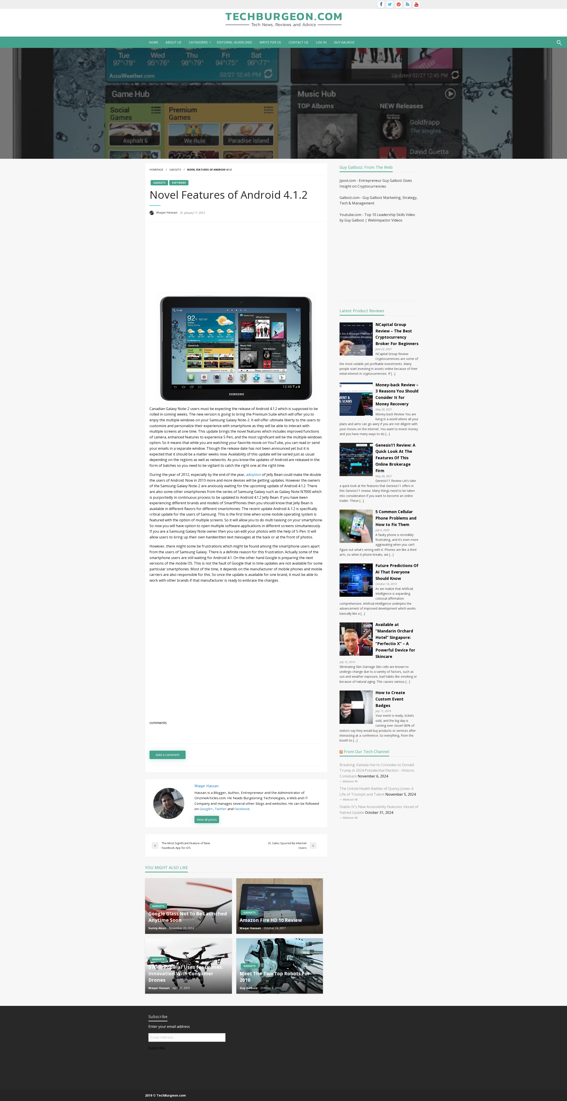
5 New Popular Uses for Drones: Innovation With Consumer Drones (185, 973)
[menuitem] (153, 42)
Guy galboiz (344, 42)
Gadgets (175, 169)
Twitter (221, 809)
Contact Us (298, 42)
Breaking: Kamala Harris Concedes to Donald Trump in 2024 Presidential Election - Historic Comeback (377, 770)
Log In (321, 42)
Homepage (156, 169)
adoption (253, 474)
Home (153, 42)
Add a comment (167, 755)
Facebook (242, 809)
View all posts (207, 819)
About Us (173, 42)
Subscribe (156, 1048)
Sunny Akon (157, 928)
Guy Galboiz (249, 988)
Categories (198, 42)
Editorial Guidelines (234, 42)
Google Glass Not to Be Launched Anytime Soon (187, 917)
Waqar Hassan (167, 212)
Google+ (206, 809)
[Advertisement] (187, 257)
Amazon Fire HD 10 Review (271, 920)
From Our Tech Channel (366, 751)
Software (179, 182)
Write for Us (270, 42)
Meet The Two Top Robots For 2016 (275, 976)
